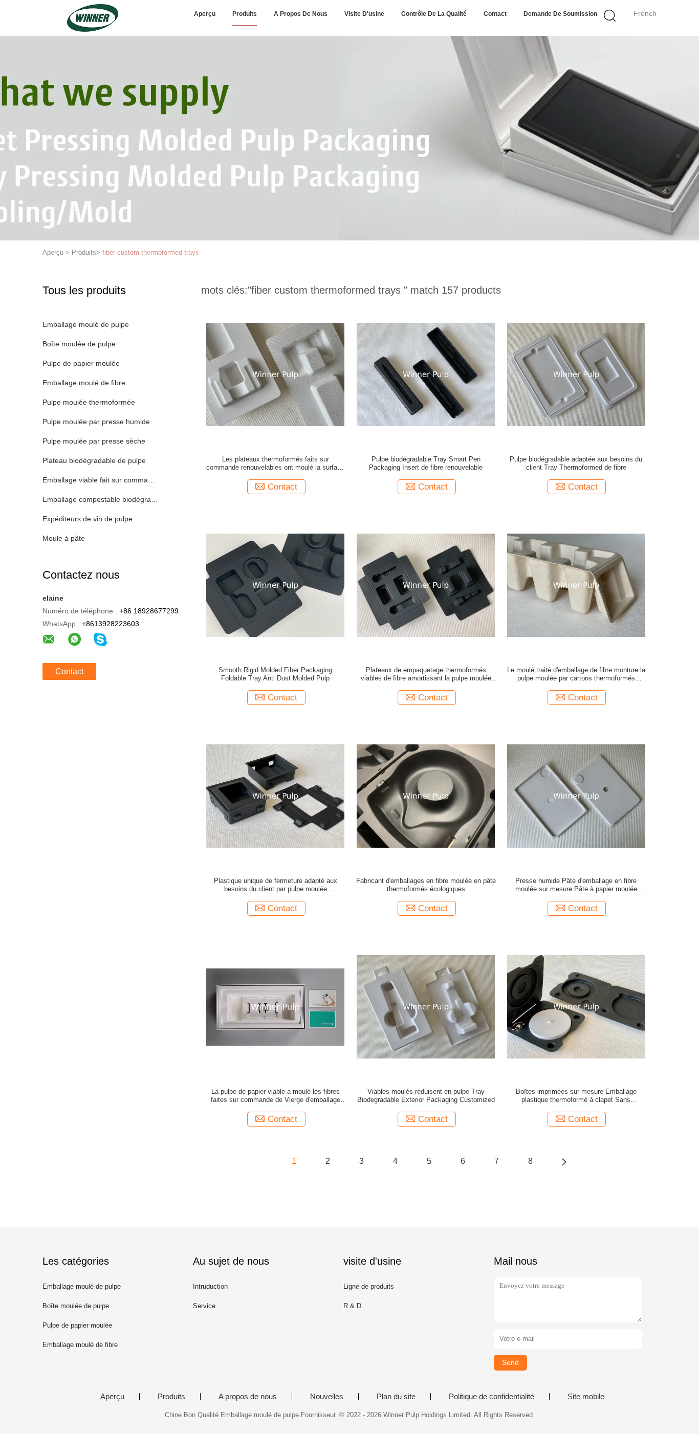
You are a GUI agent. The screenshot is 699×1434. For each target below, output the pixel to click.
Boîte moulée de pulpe (79, 344)
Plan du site (396, 1396)
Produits (244, 13)
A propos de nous (300, 13)
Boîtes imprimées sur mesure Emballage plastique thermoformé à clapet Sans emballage (576, 1096)
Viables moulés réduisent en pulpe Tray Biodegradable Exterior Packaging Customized (426, 1096)
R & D (352, 1306)
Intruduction (210, 1286)
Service (204, 1306)
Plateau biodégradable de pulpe (94, 460)
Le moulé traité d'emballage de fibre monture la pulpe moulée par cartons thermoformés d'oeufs (576, 674)
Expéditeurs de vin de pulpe (87, 519)
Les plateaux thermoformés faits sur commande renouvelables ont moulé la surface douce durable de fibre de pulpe (275, 463)
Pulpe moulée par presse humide (96, 421)
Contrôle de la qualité (434, 13)
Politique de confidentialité (491, 1396)
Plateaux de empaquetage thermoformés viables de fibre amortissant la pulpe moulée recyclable (426, 674)
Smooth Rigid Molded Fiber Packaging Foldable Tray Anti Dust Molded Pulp (275, 674)
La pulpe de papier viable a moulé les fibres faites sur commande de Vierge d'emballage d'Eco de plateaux (275, 1096)
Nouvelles (326, 1396)
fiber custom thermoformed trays (150, 252)
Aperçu (204, 13)
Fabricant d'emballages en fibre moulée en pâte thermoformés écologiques (426, 885)
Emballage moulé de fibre (83, 383)
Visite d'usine (364, 13)
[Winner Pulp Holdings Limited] (92, 18)
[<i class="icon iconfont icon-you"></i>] (564, 1161)
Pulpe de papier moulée (81, 363)
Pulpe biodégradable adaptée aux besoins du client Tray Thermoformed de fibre (576, 463)
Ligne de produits (368, 1286)
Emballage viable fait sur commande (100, 480)
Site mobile (585, 1396)
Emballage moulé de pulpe (85, 324)
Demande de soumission (560, 13)
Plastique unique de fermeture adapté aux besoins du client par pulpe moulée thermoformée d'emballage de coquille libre (275, 885)
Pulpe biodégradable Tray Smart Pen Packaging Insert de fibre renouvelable (426, 463)
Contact (495, 13)
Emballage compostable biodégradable (100, 499)
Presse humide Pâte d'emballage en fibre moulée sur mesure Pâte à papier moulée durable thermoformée (576, 885)
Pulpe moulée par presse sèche (93, 441)
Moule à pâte (63, 538)
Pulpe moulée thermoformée (88, 402)
